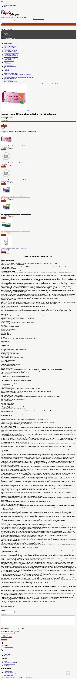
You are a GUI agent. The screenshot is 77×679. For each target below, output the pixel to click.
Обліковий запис (8, 671)
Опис (2, 253)
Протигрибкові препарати (10, 50)
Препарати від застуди (9, 47)
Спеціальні (6, 665)
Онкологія (6, 37)
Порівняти (3, 130)
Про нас (6, 645)
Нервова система (8, 69)
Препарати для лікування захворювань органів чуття (17, 74)
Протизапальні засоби (9, 54)
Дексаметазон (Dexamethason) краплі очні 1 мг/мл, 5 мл (15, 248)
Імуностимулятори (8, 44)
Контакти (6, 652)
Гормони (6, 34)
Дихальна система (8, 65)
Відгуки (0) (6, 253)
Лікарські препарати (9, 79)
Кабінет (6, 3)
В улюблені (3, 128)
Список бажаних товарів (10, 673)
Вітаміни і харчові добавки (10, 46)
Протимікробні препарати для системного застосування (18, 75)
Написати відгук (32, 131)
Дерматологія (7, 35)
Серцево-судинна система (10, 78)
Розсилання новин (8, 675)
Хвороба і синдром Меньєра (11, 57)
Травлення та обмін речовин (11, 73)
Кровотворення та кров (10, 66)
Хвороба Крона (8, 59)
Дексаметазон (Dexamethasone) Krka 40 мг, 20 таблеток (15, 180)
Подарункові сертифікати (10, 662)
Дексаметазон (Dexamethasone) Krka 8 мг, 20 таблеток (14, 162)
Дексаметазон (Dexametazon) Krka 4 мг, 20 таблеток (48, 83)
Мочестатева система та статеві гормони (14, 67)
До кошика (3, 149)
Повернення (7, 654)
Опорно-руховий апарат (10, 38)
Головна (3, 83)
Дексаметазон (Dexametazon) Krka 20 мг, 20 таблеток (14, 145)
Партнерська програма (9, 664)
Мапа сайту (7, 655)
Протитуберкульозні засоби (11, 55)
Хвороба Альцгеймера (9, 58)
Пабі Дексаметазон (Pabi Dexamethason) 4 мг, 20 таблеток (15, 231)
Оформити (6, 7)
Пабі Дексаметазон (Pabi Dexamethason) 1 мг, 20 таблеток (15, 197)
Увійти (2, 10)
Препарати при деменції (10, 49)
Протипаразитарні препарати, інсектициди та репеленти (18, 77)
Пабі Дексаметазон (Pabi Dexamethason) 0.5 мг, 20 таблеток (16, 214)
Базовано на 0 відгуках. (20, 131)
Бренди (5, 661)
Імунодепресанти (8, 43)
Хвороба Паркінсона (9, 61)
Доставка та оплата (8, 647)
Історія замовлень (8, 672)
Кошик (5, 6)
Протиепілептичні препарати (11, 53)
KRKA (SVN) (9, 117)
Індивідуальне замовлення (10, 81)
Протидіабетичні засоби (10, 51)
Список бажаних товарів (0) (11, 5)
